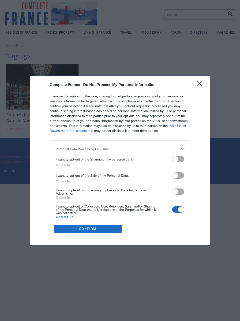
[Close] (201, 85)
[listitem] (120, 148)
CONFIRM (87, 229)
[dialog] (120, 160)
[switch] (178, 159)
